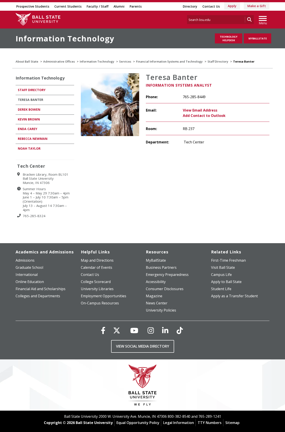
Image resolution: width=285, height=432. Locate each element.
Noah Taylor (29, 148)
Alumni (119, 6)
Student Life (221, 288)
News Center (156, 303)
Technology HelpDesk (228, 38)
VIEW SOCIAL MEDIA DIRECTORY (142, 346)
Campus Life (221, 274)
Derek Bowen (29, 109)
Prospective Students (32, 6)
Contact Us (211, 6)
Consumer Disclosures (164, 288)
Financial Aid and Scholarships (40, 288)
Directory (190, 6)
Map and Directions (97, 260)
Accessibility (156, 281)
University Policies (161, 310)
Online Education (30, 281)
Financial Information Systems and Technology (169, 61)
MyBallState (257, 38)
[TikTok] (180, 330)
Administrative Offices (59, 61)
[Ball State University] (142, 386)
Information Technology (65, 38)
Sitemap (232, 422)
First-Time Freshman (228, 260)
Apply (232, 6)
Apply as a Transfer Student (234, 295)
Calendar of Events (96, 267)
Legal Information (178, 422)
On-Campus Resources (100, 303)
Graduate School (29, 267)
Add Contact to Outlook (204, 115)
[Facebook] (103, 330)
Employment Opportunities (103, 295)
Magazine (154, 295)
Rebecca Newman (32, 139)
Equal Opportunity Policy (137, 422)
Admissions (25, 260)
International (27, 274)
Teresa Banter (30, 100)
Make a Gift (256, 6)
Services (125, 61)
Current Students (67, 6)
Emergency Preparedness (167, 274)
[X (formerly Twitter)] (116, 330)
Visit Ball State (223, 267)
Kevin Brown (29, 119)
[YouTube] (134, 330)
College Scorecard (96, 281)
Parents (136, 6)
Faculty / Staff (97, 6)
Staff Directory (218, 61)
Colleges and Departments (38, 295)
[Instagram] (151, 330)
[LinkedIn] (165, 330)
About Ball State (27, 61)
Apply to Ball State (226, 281)
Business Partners (161, 267)
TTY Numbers (210, 422)
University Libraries (97, 288)
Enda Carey (27, 129)
